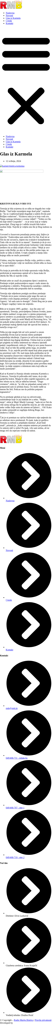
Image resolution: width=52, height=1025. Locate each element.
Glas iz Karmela (13, 18)
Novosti (9, 15)
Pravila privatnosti (43, 1020)
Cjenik (9, 20)
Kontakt (9, 23)
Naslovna (10, 13)
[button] (26, 80)
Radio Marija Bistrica (23, 1020)
